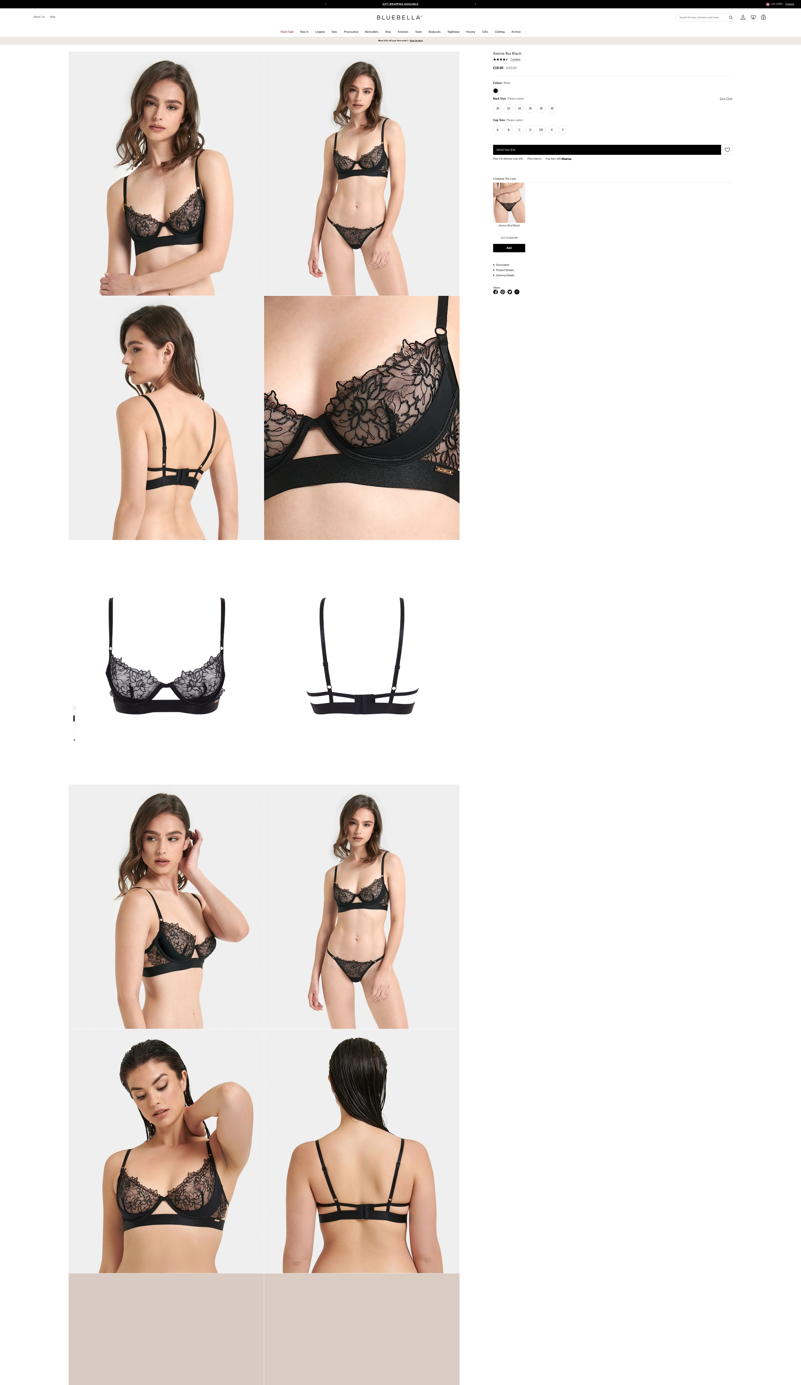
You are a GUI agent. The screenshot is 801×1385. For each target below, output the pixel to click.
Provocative (351, 31)
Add (509, 248)
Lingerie (320, 31)
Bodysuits (435, 31)
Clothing (500, 31)
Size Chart (726, 98)
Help (52, 16)
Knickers (403, 31)
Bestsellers (372, 31)
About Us (39, 16)
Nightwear (454, 31)
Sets (334, 31)
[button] (475, 4)
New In (304, 31)
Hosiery (470, 31)
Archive (516, 31)
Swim (418, 31)
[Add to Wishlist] (726, 150)
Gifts (485, 31)
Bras (388, 31)
